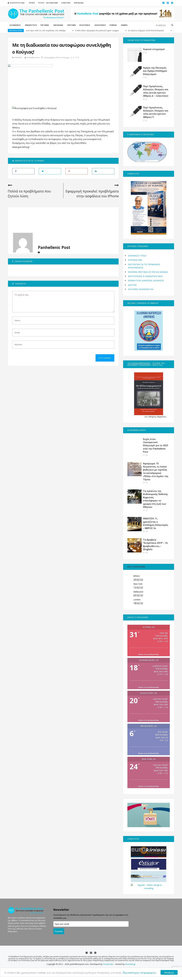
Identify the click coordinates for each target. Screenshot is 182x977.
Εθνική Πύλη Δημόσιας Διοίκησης (146, 280)
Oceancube (108, 964)
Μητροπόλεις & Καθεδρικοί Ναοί (145, 276)
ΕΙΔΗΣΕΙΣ (18, 57)
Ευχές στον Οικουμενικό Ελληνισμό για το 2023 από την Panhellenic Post (155, 446)
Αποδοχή (169, 972)
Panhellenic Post (33, 57)
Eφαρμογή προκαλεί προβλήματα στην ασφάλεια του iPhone (92, 193)
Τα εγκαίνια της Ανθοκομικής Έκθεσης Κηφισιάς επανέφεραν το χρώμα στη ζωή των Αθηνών (155, 499)
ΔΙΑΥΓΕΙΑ (132, 285)
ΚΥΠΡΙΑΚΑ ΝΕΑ (135, 260)
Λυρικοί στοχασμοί (154, 49)
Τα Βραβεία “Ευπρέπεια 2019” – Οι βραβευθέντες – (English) (155, 544)
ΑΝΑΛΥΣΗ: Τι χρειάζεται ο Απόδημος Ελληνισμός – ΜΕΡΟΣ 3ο (155, 523)
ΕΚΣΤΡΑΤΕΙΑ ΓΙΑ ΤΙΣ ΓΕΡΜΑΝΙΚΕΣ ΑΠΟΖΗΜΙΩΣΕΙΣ (144, 266)
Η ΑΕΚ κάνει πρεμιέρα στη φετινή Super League (80, 30)
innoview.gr (130, 964)
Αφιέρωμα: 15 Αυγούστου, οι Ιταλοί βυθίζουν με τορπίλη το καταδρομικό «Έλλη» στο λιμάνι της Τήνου (155, 471)
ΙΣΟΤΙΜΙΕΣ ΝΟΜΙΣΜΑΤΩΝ (140, 289)
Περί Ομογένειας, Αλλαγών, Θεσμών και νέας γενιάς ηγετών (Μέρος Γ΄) (155, 112)
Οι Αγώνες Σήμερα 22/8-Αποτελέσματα (129, 30)
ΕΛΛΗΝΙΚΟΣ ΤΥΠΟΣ (137, 255)
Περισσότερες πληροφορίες (139, 972)
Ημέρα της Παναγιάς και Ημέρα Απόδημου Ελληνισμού (155, 71)
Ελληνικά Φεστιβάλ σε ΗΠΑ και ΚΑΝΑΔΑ (148, 272)
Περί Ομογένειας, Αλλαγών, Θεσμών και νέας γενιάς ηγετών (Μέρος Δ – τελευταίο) (155, 91)
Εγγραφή (59, 931)
